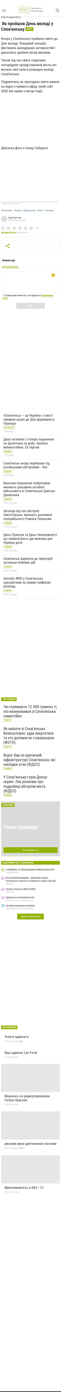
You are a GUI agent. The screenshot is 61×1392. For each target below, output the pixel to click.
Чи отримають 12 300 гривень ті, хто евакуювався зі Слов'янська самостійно (30, 711)
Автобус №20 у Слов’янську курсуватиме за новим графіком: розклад (27, 582)
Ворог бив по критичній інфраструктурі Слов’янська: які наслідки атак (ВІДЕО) (29, 760)
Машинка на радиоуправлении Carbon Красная (27, 1098)
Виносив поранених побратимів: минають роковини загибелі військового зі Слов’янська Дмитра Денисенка (29, 489)
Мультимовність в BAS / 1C (24, 1188)
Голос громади (20, 827)
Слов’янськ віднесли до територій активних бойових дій (27, 561)
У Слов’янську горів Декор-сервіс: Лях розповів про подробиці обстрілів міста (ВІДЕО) (25, 784)
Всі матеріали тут (31, 850)
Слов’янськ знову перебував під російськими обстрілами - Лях (26, 465)
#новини (18, 210)
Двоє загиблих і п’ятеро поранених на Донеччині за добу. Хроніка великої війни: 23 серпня (28, 443)
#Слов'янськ (6, 210)
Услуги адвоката (17, 1037)
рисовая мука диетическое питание (30, 1144)
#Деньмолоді (29, 210)
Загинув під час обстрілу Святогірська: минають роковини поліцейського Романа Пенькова (27, 515)
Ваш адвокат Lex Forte (21, 1053)
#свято (40, 210)
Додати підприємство (30, 916)
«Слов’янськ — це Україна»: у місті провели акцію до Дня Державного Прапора (29, 419)
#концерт (50, 210)
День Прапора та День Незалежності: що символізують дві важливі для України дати (30, 539)
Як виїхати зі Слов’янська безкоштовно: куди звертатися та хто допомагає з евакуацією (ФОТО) (28, 735)
